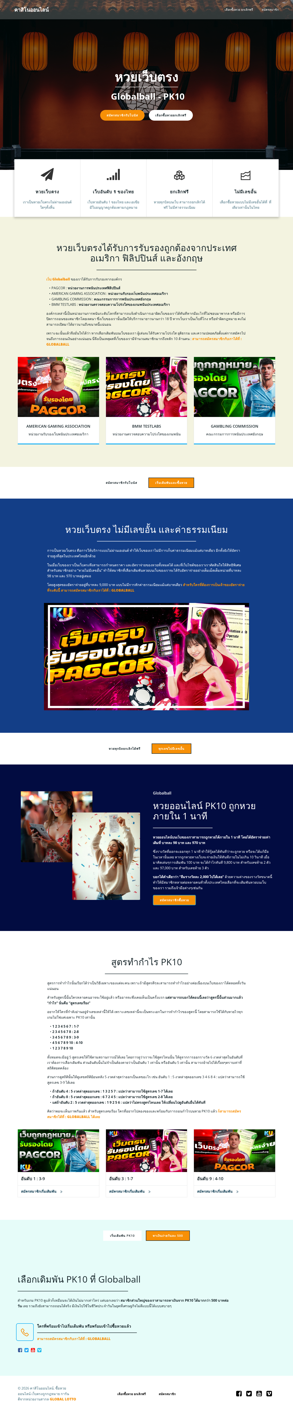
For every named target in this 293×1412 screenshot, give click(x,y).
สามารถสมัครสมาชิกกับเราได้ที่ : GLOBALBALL (73, 1338)
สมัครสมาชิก (270, 9)
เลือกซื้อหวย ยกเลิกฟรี (239, 9)
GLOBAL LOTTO (63, 1399)
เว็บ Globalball (58, 279)
